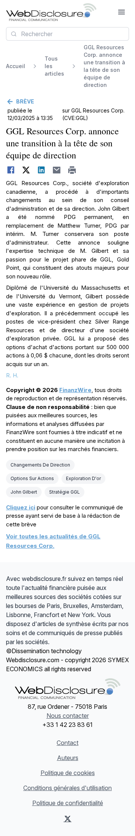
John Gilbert (23, 492)
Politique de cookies (67, 773)
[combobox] (67, 34)
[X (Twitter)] (67, 818)
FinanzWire (75, 390)
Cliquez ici (20, 507)
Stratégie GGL (64, 492)
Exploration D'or (83, 478)
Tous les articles (54, 66)
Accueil (15, 66)
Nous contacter (67, 715)
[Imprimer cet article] (72, 170)
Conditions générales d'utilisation (67, 788)
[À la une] (51, 12)
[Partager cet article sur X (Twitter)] (26, 170)
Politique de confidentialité (67, 803)
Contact (67, 742)
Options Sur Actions (32, 478)
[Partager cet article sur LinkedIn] (41, 170)
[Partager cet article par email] (57, 170)
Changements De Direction (40, 465)
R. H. (12, 375)
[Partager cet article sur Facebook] (10, 170)
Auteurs (67, 758)
